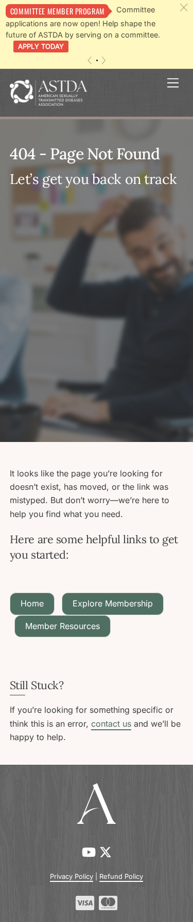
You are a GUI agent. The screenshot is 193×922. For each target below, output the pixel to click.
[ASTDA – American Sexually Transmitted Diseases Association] (48, 91)
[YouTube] (90, 852)
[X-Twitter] (105, 852)
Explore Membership (113, 603)
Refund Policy (121, 876)
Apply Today (41, 46)
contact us (111, 723)
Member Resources (62, 626)
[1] (97, 60)
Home (32, 603)
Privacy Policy (71, 876)
